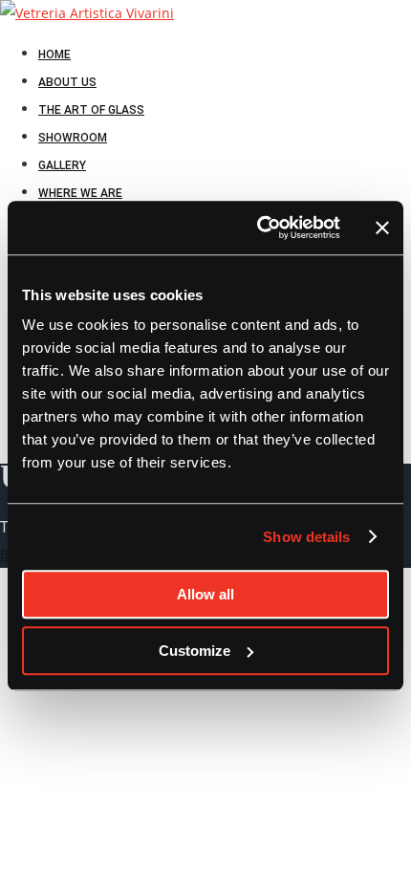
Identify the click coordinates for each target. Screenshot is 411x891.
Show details (306, 537)
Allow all (205, 594)
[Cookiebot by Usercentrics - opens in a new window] (258, 227)
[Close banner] (382, 227)
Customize (194, 650)
